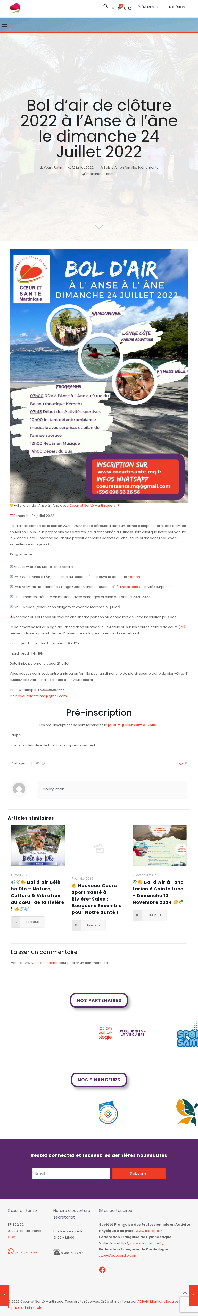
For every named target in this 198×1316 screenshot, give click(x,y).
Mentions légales (164, 1301)
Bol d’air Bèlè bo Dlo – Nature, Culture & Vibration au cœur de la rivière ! (37, 895)
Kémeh (134, 576)
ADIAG (142, 1301)
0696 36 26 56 (25, 1252)
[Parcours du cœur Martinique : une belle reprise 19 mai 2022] (4, 1295)
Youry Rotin (53, 167)
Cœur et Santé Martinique (90, 505)
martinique (95, 173)
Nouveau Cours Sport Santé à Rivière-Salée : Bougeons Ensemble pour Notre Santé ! (97, 899)
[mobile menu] (4, 24)
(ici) (181, 627)
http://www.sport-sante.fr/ (141, 1243)
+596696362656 (50, 689)
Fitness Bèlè (128, 586)
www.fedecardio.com (119, 1255)
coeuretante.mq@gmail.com (42, 695)
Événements (148, 167)
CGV (11, 1237)
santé (111, 173)
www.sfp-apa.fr (149, 1230)
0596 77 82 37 (71, 1253)
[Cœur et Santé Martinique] (15, 8)
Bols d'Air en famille (120, 167)
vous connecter (44, 962)
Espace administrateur (27, 1307)
